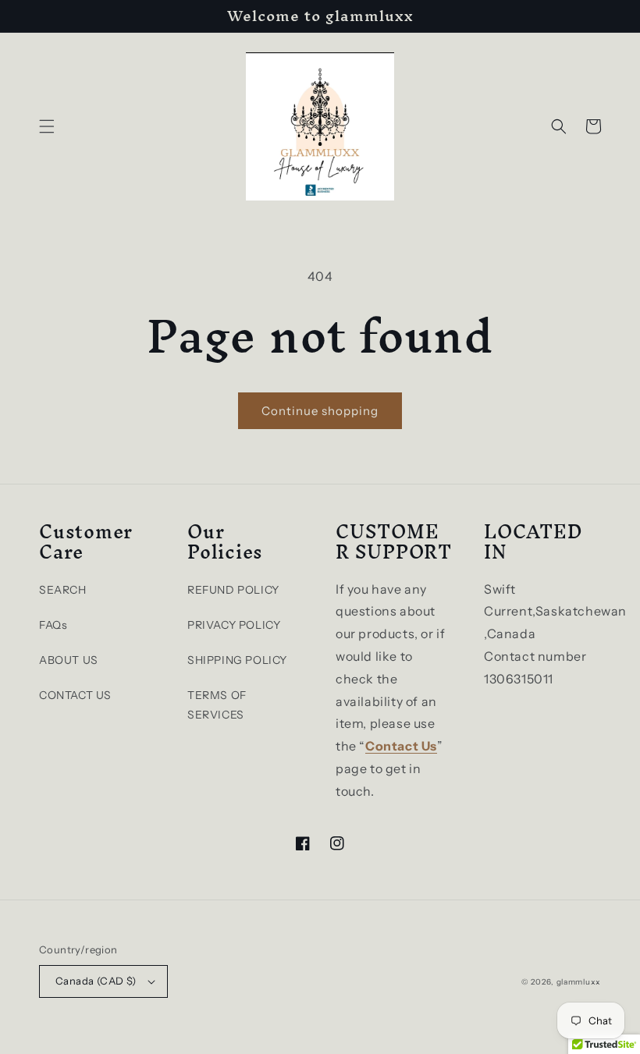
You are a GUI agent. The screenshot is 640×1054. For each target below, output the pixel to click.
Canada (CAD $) (96, 980)
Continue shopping (320, 410)
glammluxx (578, 982)
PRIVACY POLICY (233, 625)
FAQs (53, 625)
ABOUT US (68, 660)
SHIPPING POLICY (237, 660)
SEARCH (63, 590)
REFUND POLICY (233, 590)
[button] (47, 126)
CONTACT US (75, 695)
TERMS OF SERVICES (217, 705)
